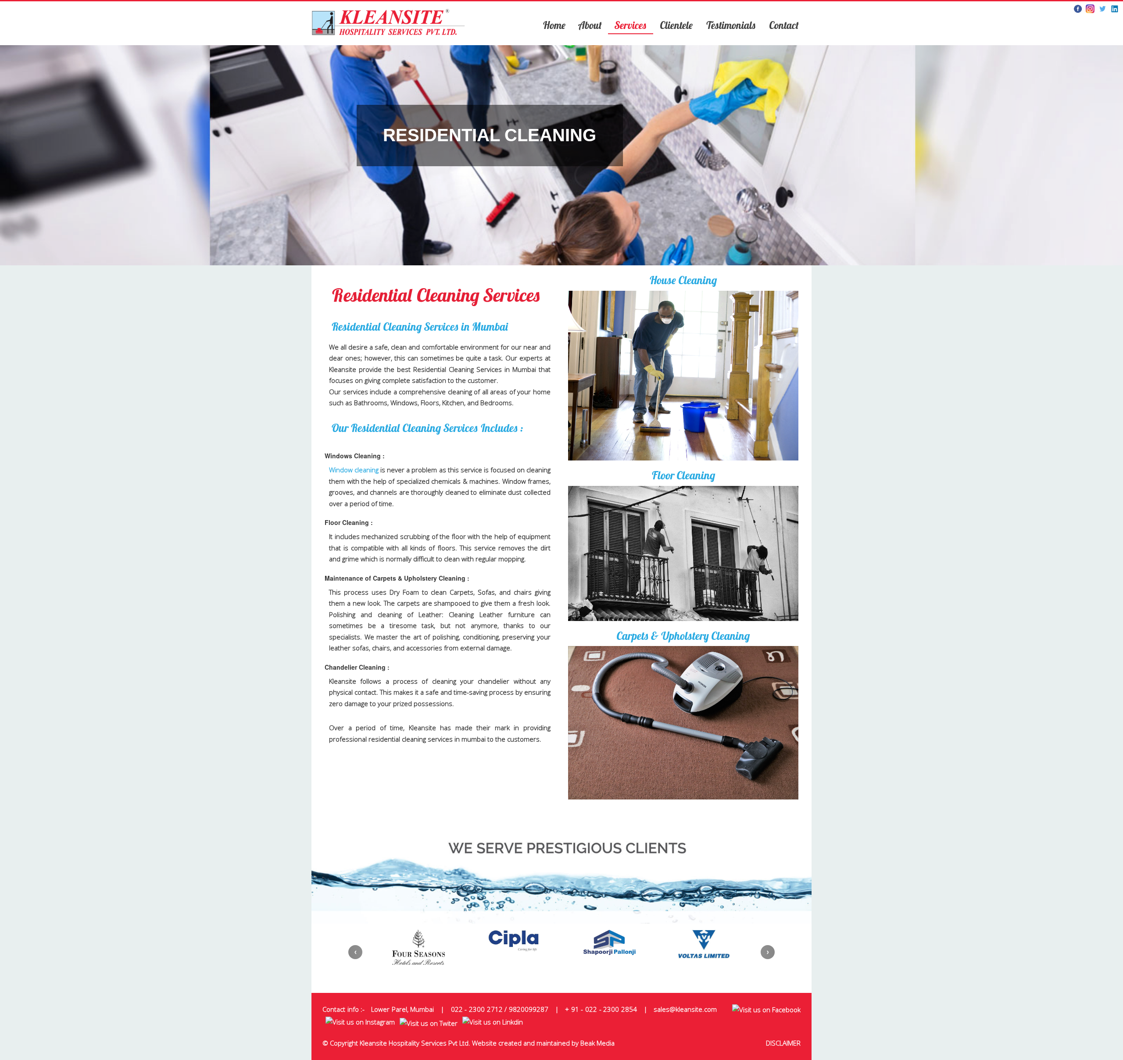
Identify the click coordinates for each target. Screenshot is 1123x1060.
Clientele (676, 25)
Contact (783, 25)
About (590, 25)
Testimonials (731, 25)
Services (631, 25)
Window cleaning (354, 469)
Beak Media (597, 1043)
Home (554, 25)
